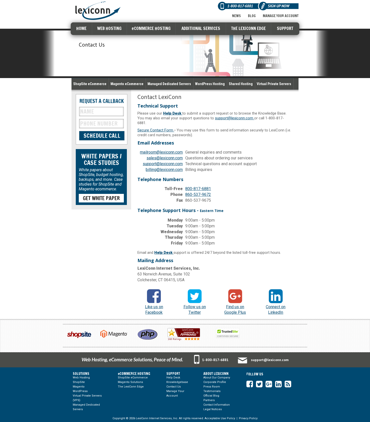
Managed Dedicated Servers (169, 84)
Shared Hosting (241, 84)
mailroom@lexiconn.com (161, 152)
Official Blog (211, 395)
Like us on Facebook (154, 309)
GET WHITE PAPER (101, 198)
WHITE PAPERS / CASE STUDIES (101, 159)
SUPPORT (285, 28)
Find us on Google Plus (235, 309)
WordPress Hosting (210, 84)
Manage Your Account (281, 15)
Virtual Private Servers (274, 84)
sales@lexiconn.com (164, 158)
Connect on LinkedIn (275, 309)
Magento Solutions (130, 382)
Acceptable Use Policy (220, 418)
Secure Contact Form (155, 130)
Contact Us (173, 386)
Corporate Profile (214, 382)
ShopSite (79, 382)
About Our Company (216, 377)
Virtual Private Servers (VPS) (87, 398)
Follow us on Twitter (194, 309)
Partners (209, 400)
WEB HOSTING (109, 28)
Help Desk (173, 377)
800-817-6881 (198, 188)
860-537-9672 (198, 194)
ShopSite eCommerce (89, 84)
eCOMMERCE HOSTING (151, 28)
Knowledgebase (177, 382)
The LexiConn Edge (131, 386)
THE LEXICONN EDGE (248, 28)
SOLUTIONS (81, 373)
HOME (81, 28)
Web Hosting (81, 377)
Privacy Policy (248, 418)
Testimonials (211, 391)
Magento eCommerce (126, 84)
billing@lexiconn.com (164, 169)
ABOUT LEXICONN (216, 373)
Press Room (211, 386)
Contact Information (216, 404)
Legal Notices (212, 409)
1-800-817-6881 (215, 360)
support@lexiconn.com (234, 118)
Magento (79, 386)
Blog (252, 15)
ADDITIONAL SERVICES (200, 28)
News (236, 15)
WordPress (80, 391)
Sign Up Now (278, 6)
